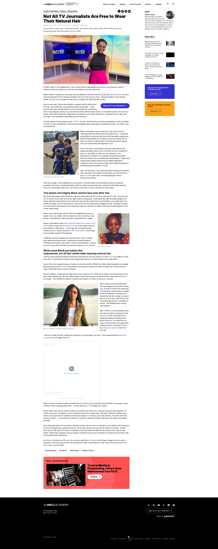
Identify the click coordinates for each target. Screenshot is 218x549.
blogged (97, 131)
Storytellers (135, 4)
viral (56, 87)
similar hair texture (109, 328)
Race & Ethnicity (50, 450)
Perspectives (72, 11)
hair (87, 416)
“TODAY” (75, 122)
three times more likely (70, 226)
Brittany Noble (150, 14)
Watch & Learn (109, 4)
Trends (122, 4)
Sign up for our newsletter (159, 511)
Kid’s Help (172, 538)
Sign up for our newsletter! (114, 106)
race (102, 112)
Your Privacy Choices (137, 538)
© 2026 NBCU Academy (49, 537)
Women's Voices (88, 450)
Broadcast (63, 450)
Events (148, 4)
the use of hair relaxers (77, 231)
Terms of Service (156, 538)
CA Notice (147, 538)
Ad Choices (114, 538)
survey (111, 257)
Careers (158, 4)
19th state (64, 267)
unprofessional (115, 95)
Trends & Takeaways (50, 11)
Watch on (160, 516)
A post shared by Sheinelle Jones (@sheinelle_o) (71, 398)
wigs (101, 289)
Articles (63, 11)
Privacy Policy (122, 538)
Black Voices (74, 450)
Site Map (165, 538)
